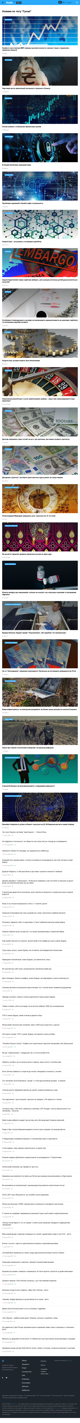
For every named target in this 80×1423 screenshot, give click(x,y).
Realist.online (14, 1404)
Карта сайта (5, 1402)
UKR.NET (70, 1360)
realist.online (57, 1408)
